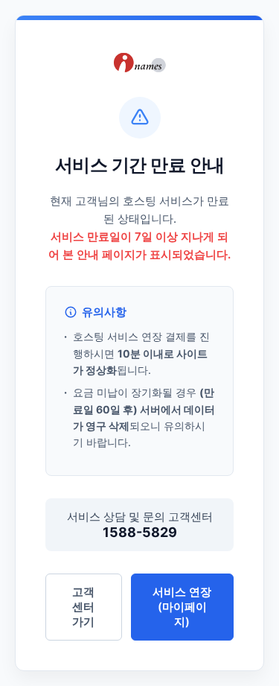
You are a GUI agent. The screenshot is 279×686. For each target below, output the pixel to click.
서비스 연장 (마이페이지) (182, 607)
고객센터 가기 (83, 607)
